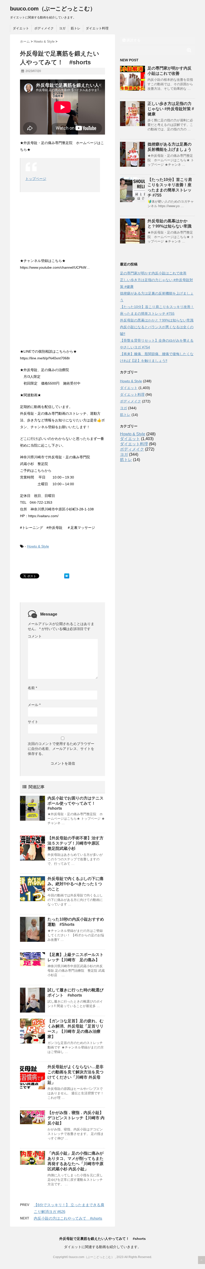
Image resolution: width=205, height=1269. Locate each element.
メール (34, 705)
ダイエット (21, 28)
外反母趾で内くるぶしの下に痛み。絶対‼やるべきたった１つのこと (76, 883)
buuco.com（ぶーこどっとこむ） (53, 8)
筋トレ (75, 28)
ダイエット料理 (97, 28)
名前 (32, 688)
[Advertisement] (62, 311)
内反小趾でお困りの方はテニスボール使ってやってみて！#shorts (76, 803)
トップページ (35, 179)
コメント (35, 636)
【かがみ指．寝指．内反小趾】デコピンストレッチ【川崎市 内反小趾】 (76, 1117)
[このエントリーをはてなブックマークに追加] (66, 575)
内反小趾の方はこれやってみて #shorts (68, 1218)
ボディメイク (44, 28)
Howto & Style (38, 546)
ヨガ (62, 28)
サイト (33, 722)
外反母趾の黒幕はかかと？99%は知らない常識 (157, 320)
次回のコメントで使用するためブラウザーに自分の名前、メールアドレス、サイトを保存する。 (61, 749)
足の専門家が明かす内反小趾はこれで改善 (153, 273)
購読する (133, 40)
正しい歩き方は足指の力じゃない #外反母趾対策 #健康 (171, 108)
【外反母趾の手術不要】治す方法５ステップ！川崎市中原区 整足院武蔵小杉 (76, 843)
